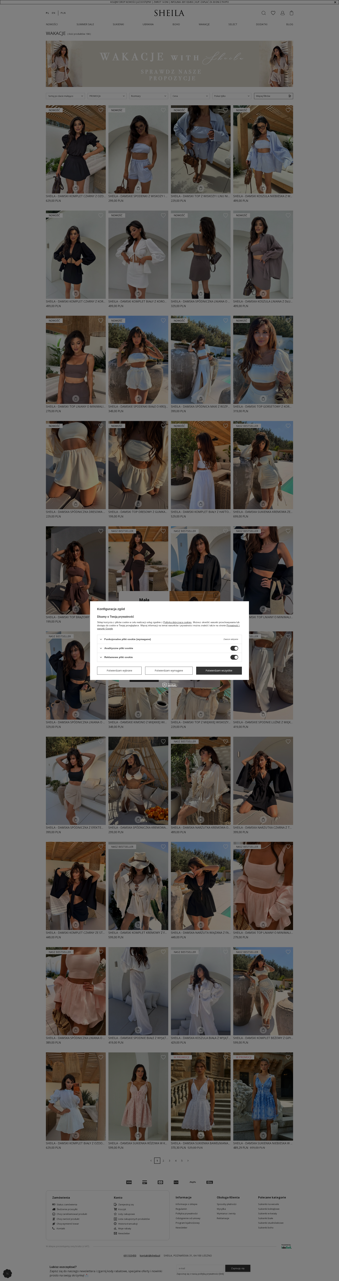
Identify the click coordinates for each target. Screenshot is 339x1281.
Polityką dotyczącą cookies (177, 622)
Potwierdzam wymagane (169, 670)
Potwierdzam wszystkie (219, 670)
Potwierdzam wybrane (119, 670)
